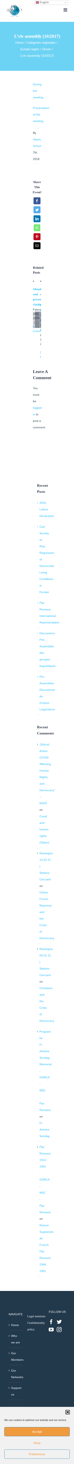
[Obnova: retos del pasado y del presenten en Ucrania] (40, 282)
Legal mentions (36, 1316)
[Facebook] (51, 1321)
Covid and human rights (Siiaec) (44, 829)
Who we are (15, 1339)
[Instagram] (59, 1329)
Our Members (16, 1356)
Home (15, 1325)
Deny (37, 1443)
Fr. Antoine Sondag (44, 1129)
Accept (37, 1431)
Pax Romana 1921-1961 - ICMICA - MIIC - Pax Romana (45, 1179)
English (44, 2)
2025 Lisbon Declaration (46, 509)
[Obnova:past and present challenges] (33, 282)
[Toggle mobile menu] (66, 10)
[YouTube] (51, 1329)
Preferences (37, 1454)
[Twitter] (59, 1321)
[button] (68, 1412)
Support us (16, 1391)
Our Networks (16, 1374)
